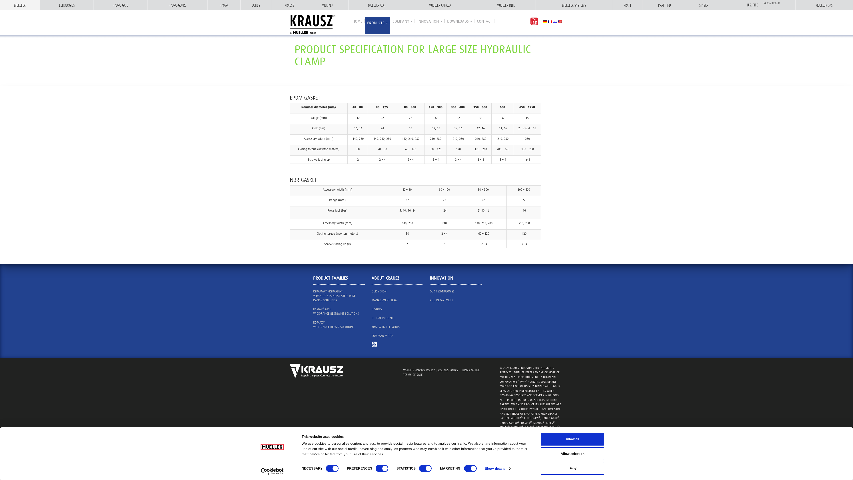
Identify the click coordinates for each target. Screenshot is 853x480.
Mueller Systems (574, 5)
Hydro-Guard (178, 5)
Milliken (327, 5)
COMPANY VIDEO (382, 336)
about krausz (385, 278)
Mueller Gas (824, 5)
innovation (428, 21)
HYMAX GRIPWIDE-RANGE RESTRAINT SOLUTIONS (336, 311)
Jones (256, 5)
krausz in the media (386, 327)
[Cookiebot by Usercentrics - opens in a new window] (272, 471)
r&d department (441, 300)
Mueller (20, 5)
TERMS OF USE (471, 370)
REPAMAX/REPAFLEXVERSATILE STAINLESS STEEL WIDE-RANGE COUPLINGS (335, 295)
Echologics (67, 5)
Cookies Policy (448, 370)
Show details (495, 468)
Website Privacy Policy (419, 370)
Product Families (330, 278)
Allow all (572, 439)
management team (385, 300)
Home (357, 21)
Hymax (224, 5)
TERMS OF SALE (413, 374)
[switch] (382, 468)
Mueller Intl (506, 5)
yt (376, 346)
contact (484, 21)
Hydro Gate (120, 5)
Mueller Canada (440, 5)
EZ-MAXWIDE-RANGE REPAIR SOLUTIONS (333, 324)
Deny (572, 468)
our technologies (442, 291)
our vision (379, 291)
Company (401, 21)
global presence (383, 318)
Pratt (627, 5)
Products (376, 22)
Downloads (458, 21)
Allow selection (572, 454)
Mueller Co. (376, 5)
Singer (703, 5)
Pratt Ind (664, 5)
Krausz (289, 5)
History (377, 309)
